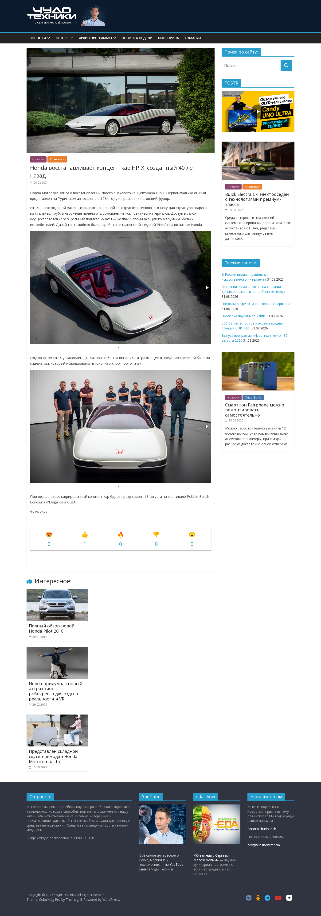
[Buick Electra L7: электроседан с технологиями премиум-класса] (258, 144)
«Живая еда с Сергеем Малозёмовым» (211, 857)
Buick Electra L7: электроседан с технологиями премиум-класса (257, 199)
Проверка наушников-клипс (244, 316)
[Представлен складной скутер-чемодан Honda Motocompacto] (57, 717)
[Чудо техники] (68, 7)
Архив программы (95, 38)
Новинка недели (137, 38)
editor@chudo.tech (261, 829)
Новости (37, 38)
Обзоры (62, 38)
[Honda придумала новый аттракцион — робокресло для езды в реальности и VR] (57, 649)
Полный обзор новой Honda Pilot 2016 (51, 628)
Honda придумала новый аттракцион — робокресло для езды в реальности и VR (55, 691)
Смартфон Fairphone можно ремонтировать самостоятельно (254, 410)
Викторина (168, 38)
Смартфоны (253, 397)
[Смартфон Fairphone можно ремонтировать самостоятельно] (258, 354)
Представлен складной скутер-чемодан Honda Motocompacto (53, 756)
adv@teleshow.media (263, 845)
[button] (207, 287)
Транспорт (57, 159)
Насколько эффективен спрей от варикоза (256, 303)
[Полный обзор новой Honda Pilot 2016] (57, 592)
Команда (192, 38)
